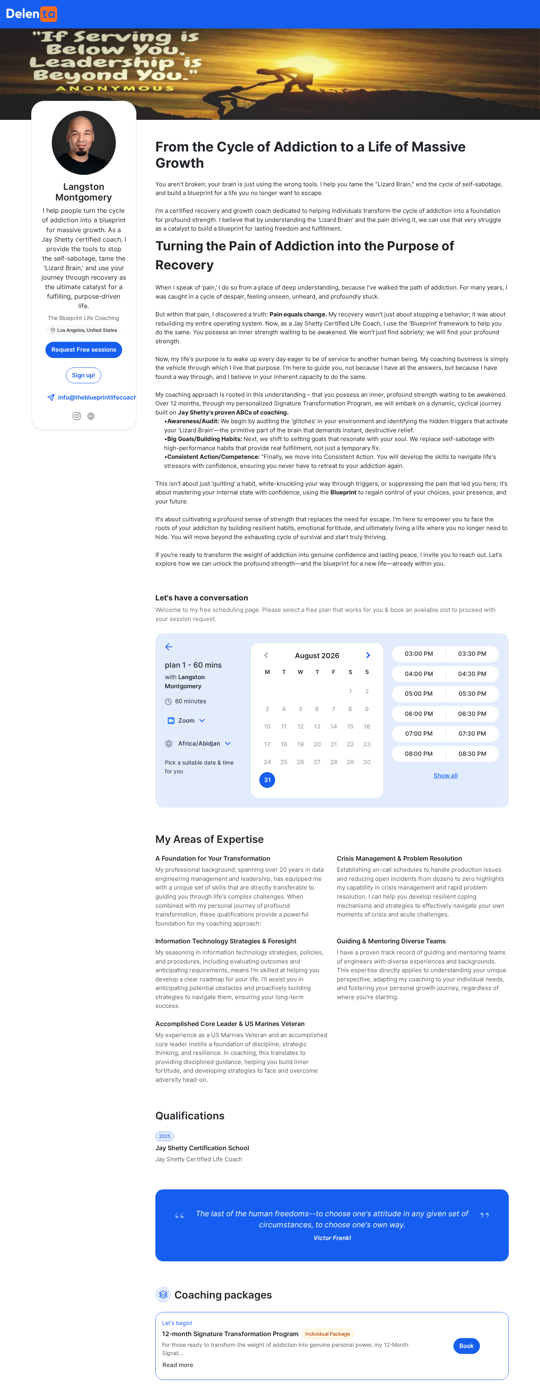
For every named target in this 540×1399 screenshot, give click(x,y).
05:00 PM (418, 693)
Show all (446, 775)
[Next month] (367, 655)
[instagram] (77, 416)
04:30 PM (472, 674)
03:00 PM (419, 653)
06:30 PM (472, 713)
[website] (91, 416)
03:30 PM (472, 653)
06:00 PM (419, 713)
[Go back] (169, 647)
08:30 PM (472, 753)
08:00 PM (418, 753)
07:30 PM (472, 733)
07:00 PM (418, 733)
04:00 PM (419, 674)
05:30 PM (472, 693)
